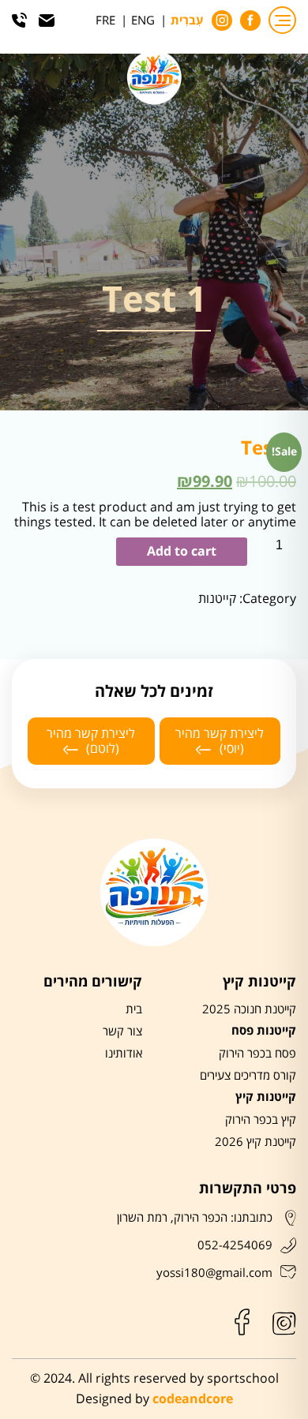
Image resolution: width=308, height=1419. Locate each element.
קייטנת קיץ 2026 (255, 1142)
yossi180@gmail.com (214, 1273)
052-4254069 (234, 1245)
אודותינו (123, 1053)
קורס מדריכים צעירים (248, 1076)
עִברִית (187, 21)
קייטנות (217, 598)
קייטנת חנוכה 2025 (249, 1009)
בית (134, 1009)
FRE (105, 20)
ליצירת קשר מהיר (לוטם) (91, 741)
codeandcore (192, 1399)
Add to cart (181, 552)
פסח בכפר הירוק (257, 1053)
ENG (143, 20)
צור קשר (122, 1031)
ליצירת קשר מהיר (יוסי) (219, 741)
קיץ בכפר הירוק (260, 1120)
